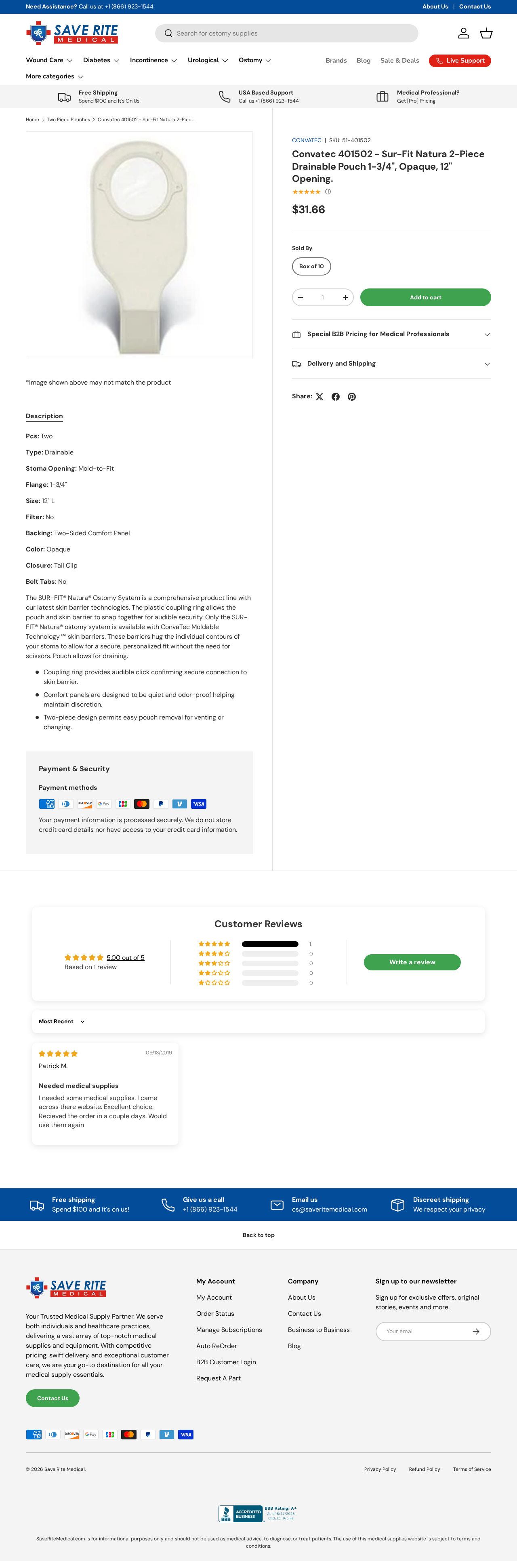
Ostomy (250, 60)
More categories (50, 76)
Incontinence (149, 60)
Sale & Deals (399, 60)
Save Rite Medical (64, 1469)
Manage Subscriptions (229, 1329)
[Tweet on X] (319, 397)
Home (32, 119)
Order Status (215, 1313)
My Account (214, 1297)
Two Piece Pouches (68, 119)
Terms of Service (472, 1469)
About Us (435, 6)
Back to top (259, 1235)
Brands (336, 60)
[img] (58, 1054)
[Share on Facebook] (336, 397)
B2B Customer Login (226, 1362)
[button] (486, 33)
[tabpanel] (139, 581)
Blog (364, 60)
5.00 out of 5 (126, 957)
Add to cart (425, 297)
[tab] (44, 416)
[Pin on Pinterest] (352, 397)
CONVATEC (307, 140)
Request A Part (218, 1378)
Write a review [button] (412, 962)
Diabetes (96, 60)
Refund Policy (424, 1469)
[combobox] (287, 33)
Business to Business (319, 1329)
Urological (203, 60)
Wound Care (44, 60)
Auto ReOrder (216, 1346)
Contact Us (475, 6)
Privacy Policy (380, 1469)
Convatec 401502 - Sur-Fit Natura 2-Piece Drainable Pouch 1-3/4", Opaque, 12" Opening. (146, 119)
